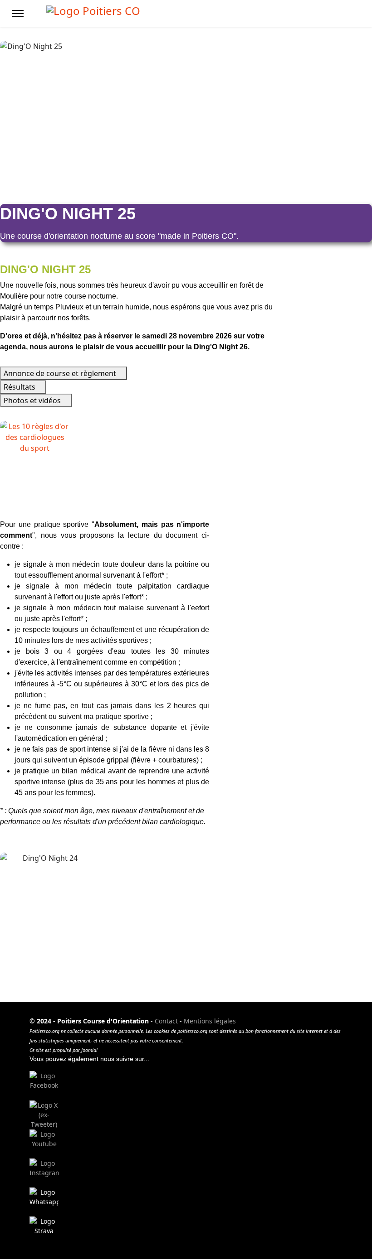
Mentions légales (210, 1021)
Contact (166, 1021)
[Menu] (18, 13)
